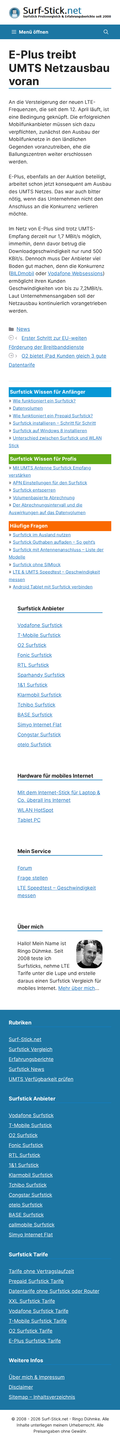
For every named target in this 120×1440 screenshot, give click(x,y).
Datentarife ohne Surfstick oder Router (54, 1291)
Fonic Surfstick (34, 655)
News (23, 329)
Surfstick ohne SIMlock (37, 564)
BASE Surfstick (34, 715)
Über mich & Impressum (37, 1377)
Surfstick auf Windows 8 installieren (50, 430)
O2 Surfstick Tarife (30, 1331)
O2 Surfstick (31, 645)
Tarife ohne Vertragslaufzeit (41, 1271)
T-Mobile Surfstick (39, 635)
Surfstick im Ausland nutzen (42, 535)
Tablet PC (28, 820)
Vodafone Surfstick (39, 625)
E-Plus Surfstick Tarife (35, 1341)
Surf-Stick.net (25, 1039)
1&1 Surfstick (32, 685)
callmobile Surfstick (31, 1225)
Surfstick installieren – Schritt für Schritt (54, 423)
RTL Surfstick (33, 665)
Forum (24, 868)
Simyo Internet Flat (39, 725)
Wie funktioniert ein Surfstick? (44, 401)
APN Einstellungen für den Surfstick (50, 482)
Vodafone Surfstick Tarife (38, 1311)
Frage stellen (32, 878)
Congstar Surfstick (39, 735)
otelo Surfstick (34, 744)
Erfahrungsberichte (31, 1059)
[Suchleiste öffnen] (106, 32)
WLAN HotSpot (35, 810)
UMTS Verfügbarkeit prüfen (41, 1079)
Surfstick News (26, 1069)
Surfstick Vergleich (30, 1049)
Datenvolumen (28, 408)
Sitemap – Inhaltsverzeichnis (42, 1397)
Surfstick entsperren (34, 490)
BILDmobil (22, 273)
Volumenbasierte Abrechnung (44, 497)
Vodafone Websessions (75, 273)
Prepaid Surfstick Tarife (36, 1281)
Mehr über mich (76, 988)
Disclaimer (21, 1387)
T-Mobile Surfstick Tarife (38, 1321)
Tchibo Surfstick (36, 705)
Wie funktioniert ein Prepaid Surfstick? (53, 415)
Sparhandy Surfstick (41, 675)
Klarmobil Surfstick (39, 695)
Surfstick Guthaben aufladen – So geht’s (54, 542)
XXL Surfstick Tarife (32, 1301)
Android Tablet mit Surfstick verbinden (53, 587)
